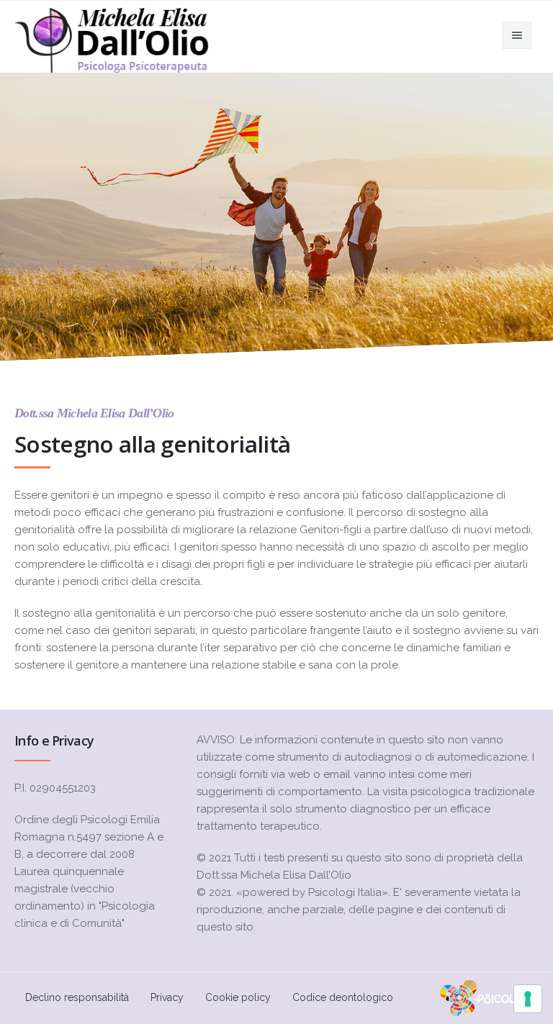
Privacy (167, 997)
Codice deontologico (342, 997)
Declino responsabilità (77, 997)
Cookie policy (238, 997)
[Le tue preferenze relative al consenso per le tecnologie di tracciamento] (527, 998)
